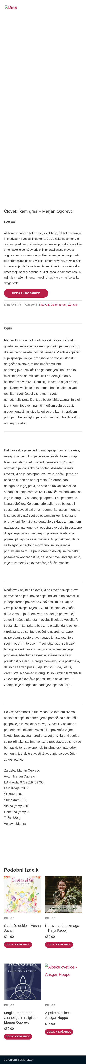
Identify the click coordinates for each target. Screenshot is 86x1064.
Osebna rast (58, 304)
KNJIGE (44, 304)
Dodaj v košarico (26, 293)
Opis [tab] (8, 328)
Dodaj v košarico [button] (18, 944)
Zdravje (73, 304)
